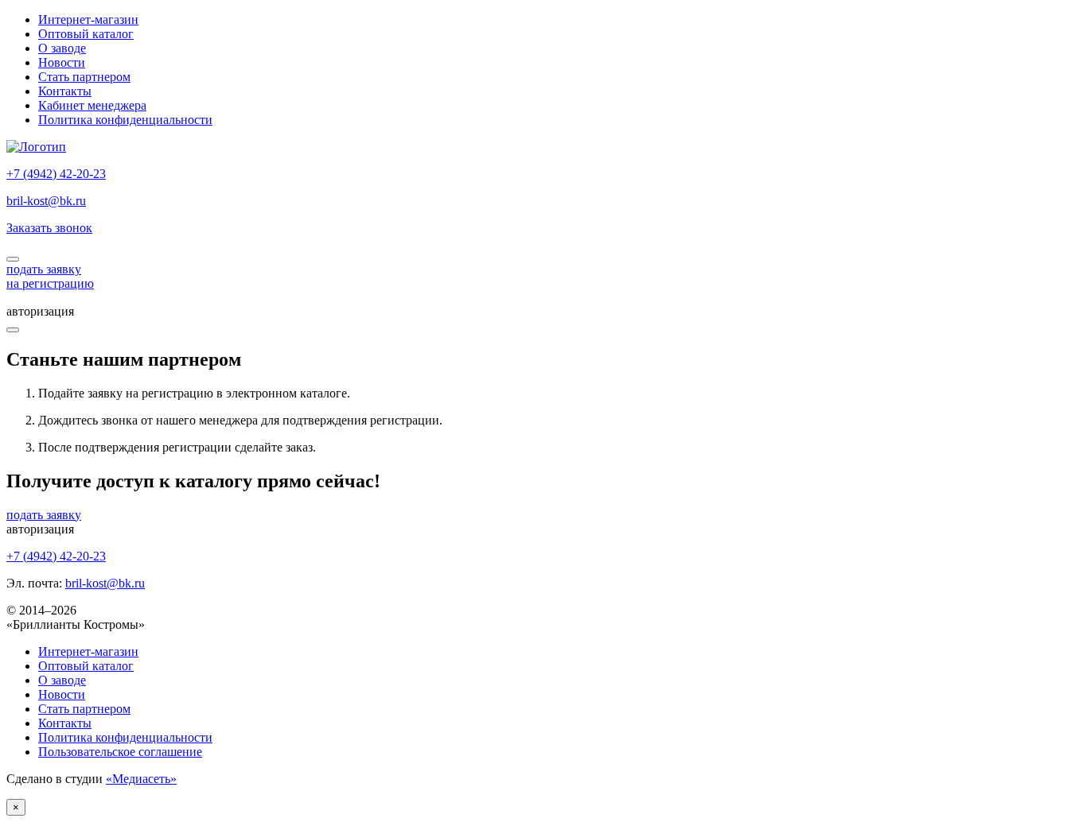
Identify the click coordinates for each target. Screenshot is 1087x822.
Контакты (65, 91)
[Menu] (12, 330)
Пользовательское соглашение (120, 751)
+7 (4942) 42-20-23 (56, 173)
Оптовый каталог (86, 34)
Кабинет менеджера (92, 105)
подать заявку (43, 515)
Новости (61, 62)
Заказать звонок (49, 228)
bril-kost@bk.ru (46, 200)
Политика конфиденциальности (125, 119)
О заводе (62, 48)
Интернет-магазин (88, 19)
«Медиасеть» (141, 778)
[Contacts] (12, 259)
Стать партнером (84, 76)
